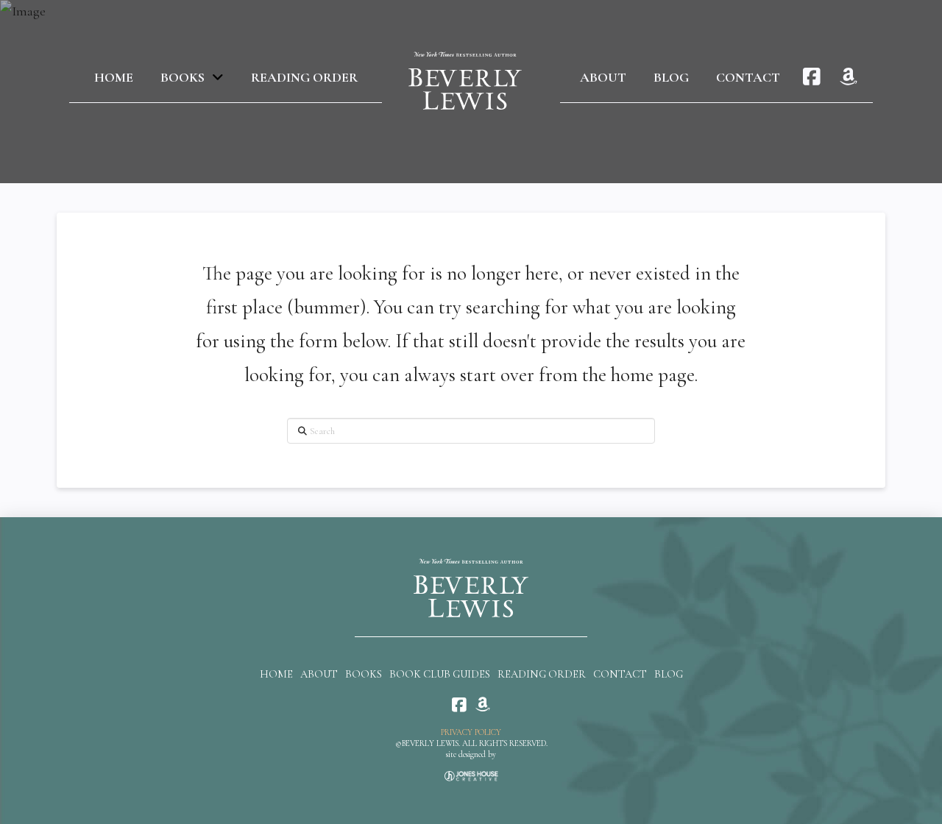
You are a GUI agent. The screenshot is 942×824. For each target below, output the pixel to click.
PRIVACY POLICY (471, 732)
